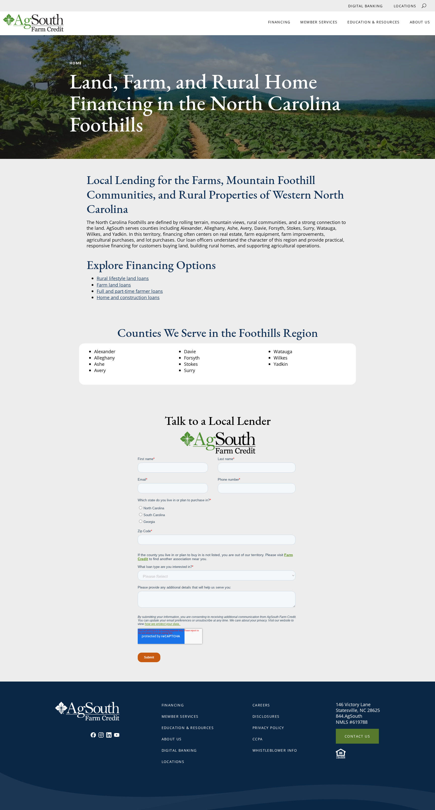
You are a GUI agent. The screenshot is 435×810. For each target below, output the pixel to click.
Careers (261, 705)
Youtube (116, 735)
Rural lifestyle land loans (123, 278)
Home (75, 63)
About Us (420, 22)
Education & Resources (373, 22)
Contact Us (357, 736)
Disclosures (265, 716)
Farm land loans (114, 285)
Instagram (101, 735)
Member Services (318, 22)
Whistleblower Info (274, 750)
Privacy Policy (268, 727)
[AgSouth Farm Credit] (31, 24)
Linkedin (109, 735)
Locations (405, 6)
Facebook (93, 735)
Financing (279, 22)
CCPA (257, 739)
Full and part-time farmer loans (130, 291)
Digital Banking (365, 6)
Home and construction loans (128, 297)
